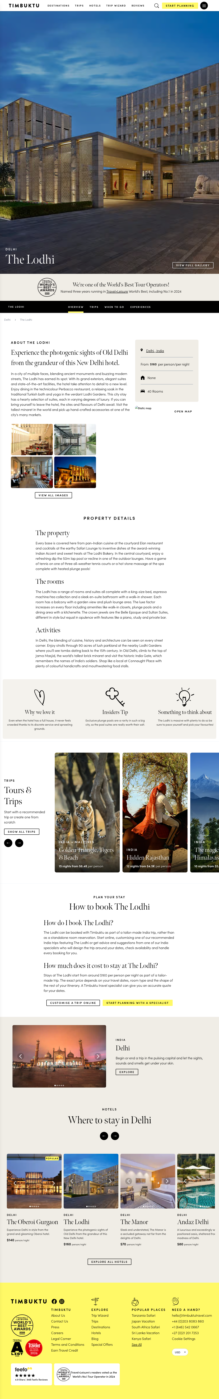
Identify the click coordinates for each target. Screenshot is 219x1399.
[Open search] (156, 5)
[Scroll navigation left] (64, 307)
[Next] (97, 1056)
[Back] (20, 1056)
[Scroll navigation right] (155, 307)
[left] (8, 843)
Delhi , (151, 350)
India (160, 350)
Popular (52, 1158)
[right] (19, 843)
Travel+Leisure (117, 291)
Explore (126, 1072)
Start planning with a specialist (137, 1003)
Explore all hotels (109, 1261)
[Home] (24, 5)
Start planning (180, 5)
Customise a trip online (73, 1003)
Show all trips (22, 831)
